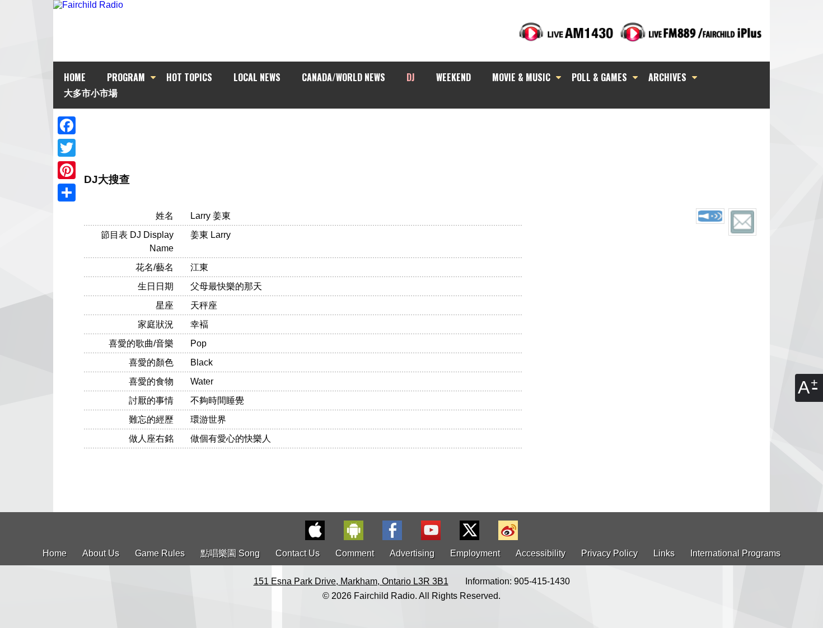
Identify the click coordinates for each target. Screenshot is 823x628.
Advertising (412, 553)
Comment (354, 553)
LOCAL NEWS (256, 77)
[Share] (66, 192)
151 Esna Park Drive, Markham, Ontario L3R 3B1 (351, 581)
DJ (410, 77)
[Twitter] (66, 148)
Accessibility (540, 553)
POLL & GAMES (599, 77)
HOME (75, 77)
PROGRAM (126, 77)
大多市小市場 (91, 92)
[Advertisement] (421, 129)
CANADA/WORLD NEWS (343, 77)
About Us (100, 553)
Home (55, 553)
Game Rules (160, 553)
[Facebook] (66, 125)
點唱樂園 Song (231, 553)
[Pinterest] (66, 170)
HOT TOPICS (189, 77)
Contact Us (297, 553)
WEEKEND (453, 77)
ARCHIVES (667, 77)
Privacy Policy (609, 553)
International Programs (735, 553)
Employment (475, 553)
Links (664, 553)
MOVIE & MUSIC (521, 77)
